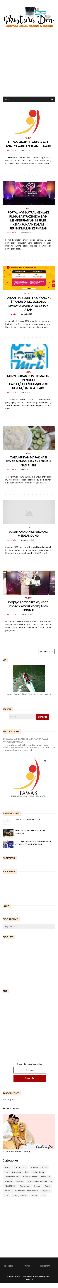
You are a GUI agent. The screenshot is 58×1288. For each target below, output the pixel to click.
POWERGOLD (10, 1186)
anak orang (21, 1167)
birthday (34, 1167)
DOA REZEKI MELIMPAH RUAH (27, 819)
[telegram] (27, 169)
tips (6, 1195)
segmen (46, 1190)
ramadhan (25, 1186)
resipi (47, 1186)
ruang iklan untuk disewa (26, 1190)
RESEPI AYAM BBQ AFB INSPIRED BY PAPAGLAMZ (30, 832)
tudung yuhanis (19, 1195)
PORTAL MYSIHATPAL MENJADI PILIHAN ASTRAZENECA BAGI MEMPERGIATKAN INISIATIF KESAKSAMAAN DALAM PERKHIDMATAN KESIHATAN (28, 220)
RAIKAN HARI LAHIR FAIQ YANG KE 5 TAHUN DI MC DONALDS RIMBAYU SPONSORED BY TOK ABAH (28, 304)
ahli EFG (8, 1167)
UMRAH (34, 1195)
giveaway (16, 1172)
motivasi (8, 1181)
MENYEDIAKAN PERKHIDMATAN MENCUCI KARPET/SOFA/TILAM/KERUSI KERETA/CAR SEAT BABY (28, 382)
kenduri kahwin (30, 1176)
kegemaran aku (12, 1176)
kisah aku (45, 1176)
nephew (20, 1181)
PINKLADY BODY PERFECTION (40, 1181)
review (8, 1190)
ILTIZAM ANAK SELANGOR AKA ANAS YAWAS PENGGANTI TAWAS (28, 144)
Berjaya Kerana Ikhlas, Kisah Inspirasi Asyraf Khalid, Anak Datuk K (28, 606)
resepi (37, 1186)
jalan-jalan (38, 1172)
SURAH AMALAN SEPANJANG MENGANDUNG (28, 534)
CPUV (44, 1167)
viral (43, 1195)
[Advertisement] (29, 63)
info (27, 1172)
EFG (6, 1172)
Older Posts (46, 651)
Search (42, 717)
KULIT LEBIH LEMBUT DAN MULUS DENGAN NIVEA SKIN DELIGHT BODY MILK (33, 843)
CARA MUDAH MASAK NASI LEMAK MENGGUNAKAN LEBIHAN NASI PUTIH (28, 461)
